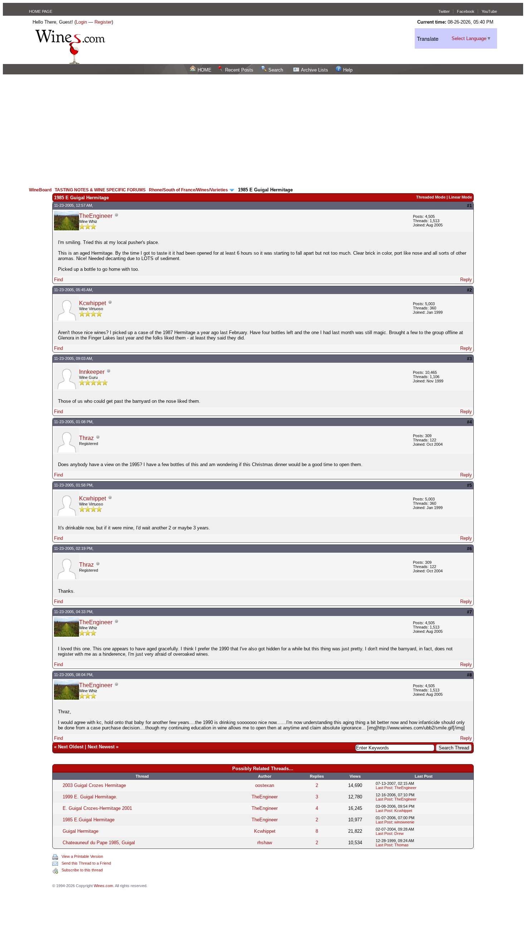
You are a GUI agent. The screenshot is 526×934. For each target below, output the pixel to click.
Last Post (384, 788)
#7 (469, 612)
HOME (204, 70)
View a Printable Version (82, 856)
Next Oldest (70, 746)
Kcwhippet (92, 303)
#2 (469, 290)
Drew (399, 833)
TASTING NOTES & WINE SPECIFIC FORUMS (100, 189)
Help (347, 70)
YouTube (489, 11)
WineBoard (40, 189)
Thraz (86, 438)
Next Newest (101, 746)
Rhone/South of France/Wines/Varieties (189, 189)
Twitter (444, 11)
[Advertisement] (263, 128)
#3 (469, 358)
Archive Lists (314, 70)
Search (275, 70)
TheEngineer (95, 216)
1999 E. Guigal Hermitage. (90, 796)
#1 (469, 205)
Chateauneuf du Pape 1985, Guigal (99, 842)
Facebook (465, 11)
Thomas (401, 845)
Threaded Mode (430, 197)
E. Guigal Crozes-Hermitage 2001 (97, 808)
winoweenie (404, 822)
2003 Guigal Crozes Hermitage (94, 785)
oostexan (264, 785)
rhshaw (264, 842)
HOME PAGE (40, 11)
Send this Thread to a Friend (86, 863)
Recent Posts (239, 70)
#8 (469, 675)
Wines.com (103, 886)
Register (103, 22)
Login (81, 22)
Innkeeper (91, 372)
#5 (469, 485)
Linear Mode (460, 197)
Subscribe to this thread (82, 870)
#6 (469, 548)
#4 (469, 422)
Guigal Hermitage (80, 831)
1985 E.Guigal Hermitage (89, 819)
